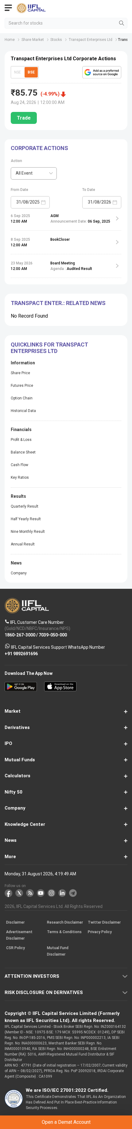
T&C (60, 588)
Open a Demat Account (66, 573)
